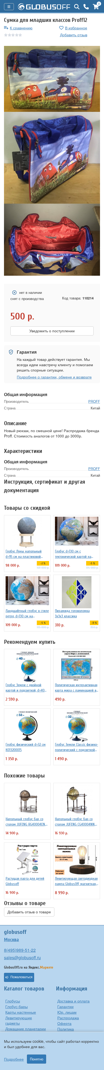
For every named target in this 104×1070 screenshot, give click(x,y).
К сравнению (21, 27)
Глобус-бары (16, 1006)
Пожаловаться (21, 977)
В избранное (76, 27)
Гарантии (65, 1006)
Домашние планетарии (25, 1028)
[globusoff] (44, 6)
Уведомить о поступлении (52, 331)
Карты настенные (20, 1012)
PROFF (94, 401)
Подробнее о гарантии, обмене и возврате (54, 377)
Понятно (36, 1059)
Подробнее (14, 1059)
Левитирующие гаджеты (18, 1020)
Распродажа (68, 1017)
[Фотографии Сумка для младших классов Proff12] (52, 79)
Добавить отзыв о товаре (29, 912)
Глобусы (12, 1001)
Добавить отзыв (73, 34)
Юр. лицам (67, 1012)
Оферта (64, 1023)
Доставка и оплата (73, 1001)
